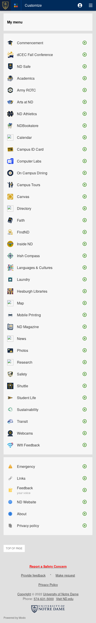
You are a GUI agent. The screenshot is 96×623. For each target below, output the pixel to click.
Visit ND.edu (64, 598)
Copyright (24, 594)
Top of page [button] (14, 548)
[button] (80, 5)
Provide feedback (33, 575)
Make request (65, 575)
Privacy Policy (48, 584)
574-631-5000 (44, 598)
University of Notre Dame (61, 594)
